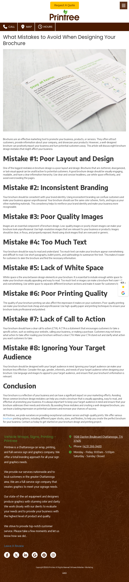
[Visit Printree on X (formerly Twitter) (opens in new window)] (16, 555)
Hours (47, 27)
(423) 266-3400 (92, 446)
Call (11, 27)
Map (28, 27)
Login (64, 573)
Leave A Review (14, 546)
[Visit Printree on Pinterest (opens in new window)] (44, 555)
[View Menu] (123, 5)
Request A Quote (64, 5)
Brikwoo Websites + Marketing (81, 567)
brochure (7, 418)
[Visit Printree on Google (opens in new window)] (35, 555)
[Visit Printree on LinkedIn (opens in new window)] (25, 555)
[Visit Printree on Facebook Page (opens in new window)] (7, 555)
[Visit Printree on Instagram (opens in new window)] (53, 555)
